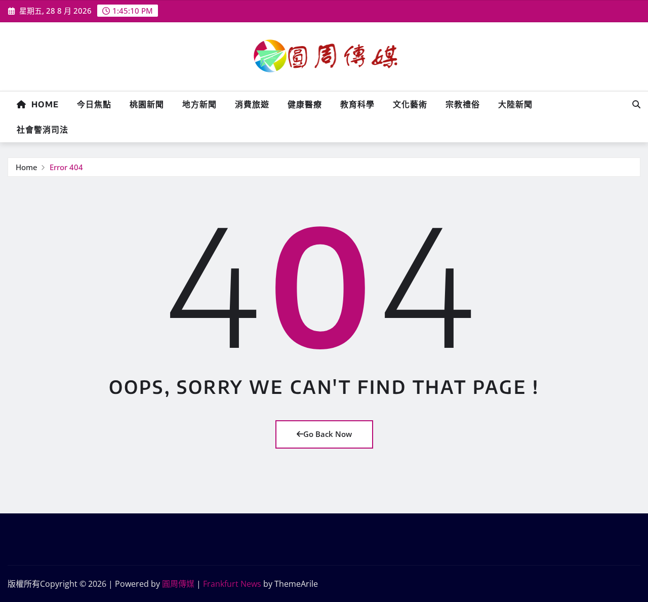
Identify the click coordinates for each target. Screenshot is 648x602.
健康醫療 (305, 104)
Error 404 (66, 167)
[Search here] (636, 104)
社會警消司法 (42, 130)
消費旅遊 (252, 104)
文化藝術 (410, 104)
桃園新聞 (147, 104)
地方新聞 (199, 104)
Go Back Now (327, 434)
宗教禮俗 (463, 104)
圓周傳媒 (178, 583)
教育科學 (357, 104)
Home (42, 104)
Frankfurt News (232, 583)
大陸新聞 (515, 104)
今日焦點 (94, 104)
